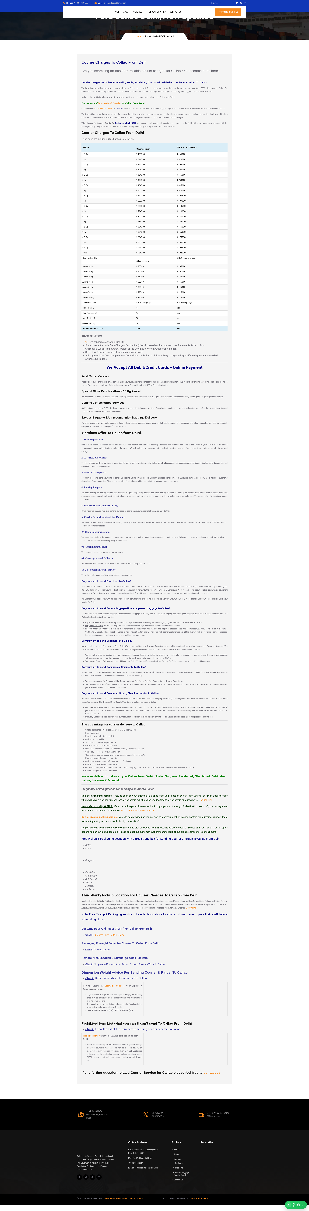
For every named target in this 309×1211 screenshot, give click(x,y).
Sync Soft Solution (199, 1198)
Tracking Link (205, 800)
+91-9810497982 (80, 3)
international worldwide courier (137, 810)
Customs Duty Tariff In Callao (109, 935)
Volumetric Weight (113, 986)
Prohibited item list (91, 1036)
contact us (212, 1072)
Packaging (179, 1163)
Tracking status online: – (98, 546)
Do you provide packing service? (99, 817)
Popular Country (157, 12)
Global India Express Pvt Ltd (116, 1198)
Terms (132, 1198)
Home (116, 12)
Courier (117, 103)
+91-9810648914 (158, 1113)
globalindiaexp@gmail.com (115, 3)
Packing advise (102, 949)
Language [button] (215, 3)
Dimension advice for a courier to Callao (121, 978)
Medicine (179, 1168)
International (105, 103)
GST (87, 342)
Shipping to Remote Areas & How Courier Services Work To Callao (129, 964)
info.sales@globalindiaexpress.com (143, 1168)
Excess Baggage (182, 1172)
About (126, 12)
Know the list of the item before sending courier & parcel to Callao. (138, 1029)
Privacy (140, 1198)
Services (137, 12)
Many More (191, 908)
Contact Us (175, 12)
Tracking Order (227, 12)
